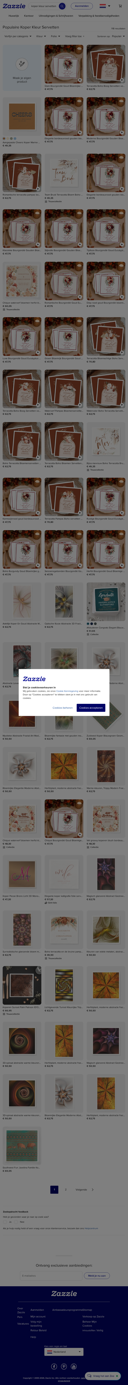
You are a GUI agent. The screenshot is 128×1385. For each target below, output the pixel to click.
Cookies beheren (63, 707)
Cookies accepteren (91, 707)
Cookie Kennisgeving (67, 691)
